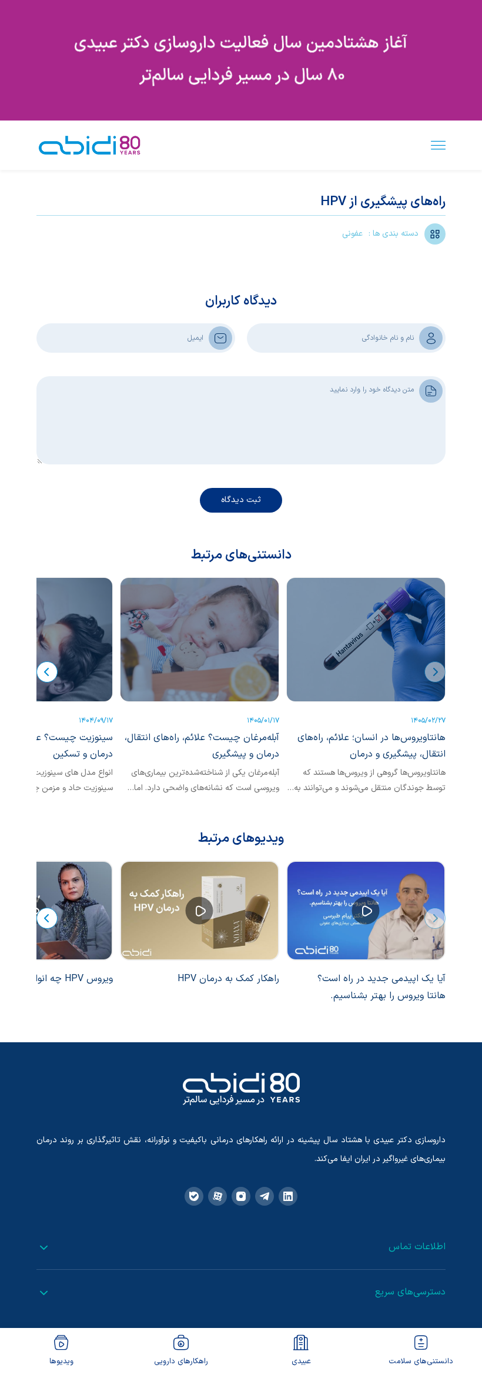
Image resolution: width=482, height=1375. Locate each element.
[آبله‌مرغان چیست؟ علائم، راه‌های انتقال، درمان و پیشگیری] (199, 639)
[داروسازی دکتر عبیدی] (89, 145)
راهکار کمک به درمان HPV (228, 979)
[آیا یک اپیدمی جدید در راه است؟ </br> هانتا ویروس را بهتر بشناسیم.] (366, 911)
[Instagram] (241, 1196)
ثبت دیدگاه (241, 500)
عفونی (352, 234)
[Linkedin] (288, 1196)
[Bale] (194, 1196)
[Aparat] (217, 1196)
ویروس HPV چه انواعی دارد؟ (57, 979)
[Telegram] (264, 1196)
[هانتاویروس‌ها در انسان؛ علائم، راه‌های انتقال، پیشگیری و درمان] (366, 639)
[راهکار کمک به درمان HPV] (199, 911)
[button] (435, 672)
